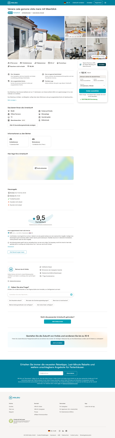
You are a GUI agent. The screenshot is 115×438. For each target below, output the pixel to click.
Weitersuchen (57, 321)
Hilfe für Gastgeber (39, 409)
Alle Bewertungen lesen (17, 252)
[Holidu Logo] (16, 2)
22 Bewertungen (26, 12)
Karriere (11, 406)
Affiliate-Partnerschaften (41, 414)
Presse (36, 412)
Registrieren (98, 2)
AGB (59, 435)
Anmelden (89, 2)
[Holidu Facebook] (66, 430)
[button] (92, 85)
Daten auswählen (92, 91)
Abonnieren (70, 373)
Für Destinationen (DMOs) (66, 412)
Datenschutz (65, 435)
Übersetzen (11, 246)
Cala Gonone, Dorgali (38, 12)
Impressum (53, 435)
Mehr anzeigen (12, 100)
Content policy (74, 435)
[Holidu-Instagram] (59, 430)
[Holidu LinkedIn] (62, 430)
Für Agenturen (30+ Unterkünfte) (68, 409)
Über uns (11, 409)
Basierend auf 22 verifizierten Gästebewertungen (40, 224)
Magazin (11, 412)
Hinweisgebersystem (85, 435)
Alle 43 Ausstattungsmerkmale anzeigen (23, 125)
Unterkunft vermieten (78, 2)
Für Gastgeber (63, 406)
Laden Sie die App (90, 406)
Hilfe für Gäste (38, 406)
